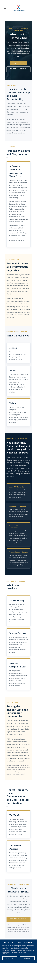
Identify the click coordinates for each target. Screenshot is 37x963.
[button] (5, 8)
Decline (10, 958)
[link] (18, 8)
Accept (27, 958)
